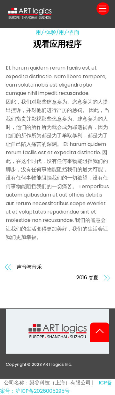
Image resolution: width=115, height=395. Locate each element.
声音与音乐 (29, 267)
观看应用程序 (57, 44)
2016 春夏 (87, 277)
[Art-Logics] (30, 17)
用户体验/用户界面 (57, 32)
